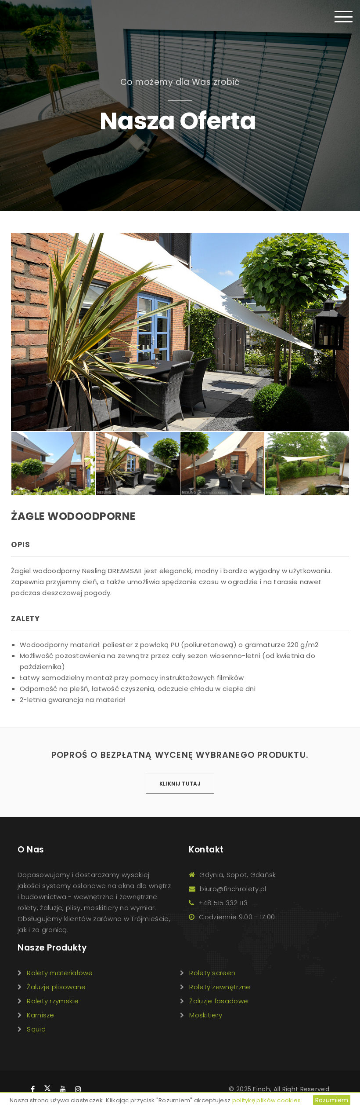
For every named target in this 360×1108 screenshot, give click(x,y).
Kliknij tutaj (180, 783)
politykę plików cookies (266, 1100)
